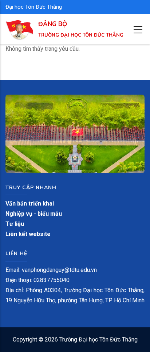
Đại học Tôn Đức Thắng (33, 7)
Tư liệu (14, 223)
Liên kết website (28, 234)
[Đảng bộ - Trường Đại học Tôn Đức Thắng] (19, 24)
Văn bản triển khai (29, 203)
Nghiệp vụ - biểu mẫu (33, 213)
